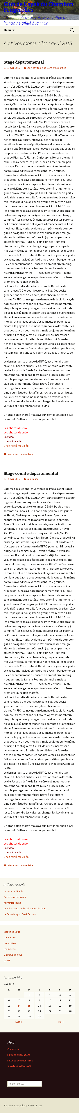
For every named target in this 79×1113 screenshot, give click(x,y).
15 (29, 1005)
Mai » (61, 1021)
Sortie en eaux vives (15, 897)
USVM (7, 960)
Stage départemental (24, 62)
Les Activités (34, 67)
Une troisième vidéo (16, 445)
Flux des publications (18, 1054)
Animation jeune (12, 902)
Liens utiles (10, 943)
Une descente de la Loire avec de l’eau (25, 908)
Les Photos (10, 937)
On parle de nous (13, 954)
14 (19, 1005)
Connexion (13, 1049)
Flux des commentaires (20, 1060)
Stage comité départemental (31, 473)
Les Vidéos (10, 949)
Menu (7, 30)
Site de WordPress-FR (19, 1066)
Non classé (33, 479)
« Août (18, 1021)
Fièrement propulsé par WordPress (23, 1105)
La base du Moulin (13, 891)
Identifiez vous (12, 931)
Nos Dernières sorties (54, 67)
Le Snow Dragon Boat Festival (20, 914)
